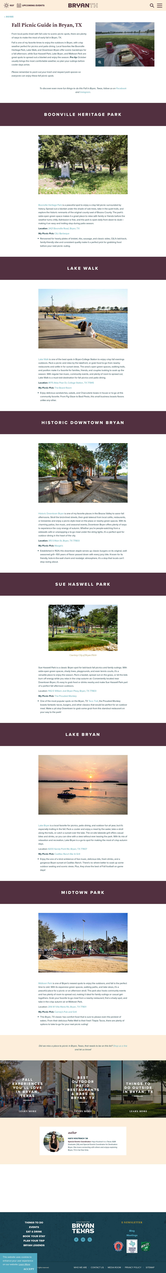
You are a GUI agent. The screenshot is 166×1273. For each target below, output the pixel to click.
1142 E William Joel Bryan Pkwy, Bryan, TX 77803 (72, 691)
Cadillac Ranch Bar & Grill (67, 854)
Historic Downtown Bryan (51, 513)
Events (34, 1227)
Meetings (132, 1235)
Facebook (121, 88)
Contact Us (97, 1267)
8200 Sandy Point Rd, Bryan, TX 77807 (67, 849)
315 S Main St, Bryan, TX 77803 (64, 540)
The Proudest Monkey (66, 696)
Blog (132, 1231)
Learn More (24, 1264)
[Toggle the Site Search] (152, 5)
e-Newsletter (132, 1222)
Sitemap (150, 1267)
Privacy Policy (133, 1267)
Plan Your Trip (34, 1241)
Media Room (114, 1267)
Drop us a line (120, 1046)
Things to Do (34, 1222)
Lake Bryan (44, 825)
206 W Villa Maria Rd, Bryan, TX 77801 (67, 1006)
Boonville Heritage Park (50, 205)
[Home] (83, 5)
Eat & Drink (34, 1232)
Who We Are (80, 1267)
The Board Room (63, 387)
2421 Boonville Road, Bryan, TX (64, 228)
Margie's (59, 545)
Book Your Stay (34, 1236)
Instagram (85, 92)
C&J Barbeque (62, 233)
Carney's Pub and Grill (66, 1011)
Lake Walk (43, 359)
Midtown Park (45, 983)
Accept (29, 1269)
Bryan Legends (34, 1245)
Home (10, 17)
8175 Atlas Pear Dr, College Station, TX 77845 (71, 382)
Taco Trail (93, 701)
